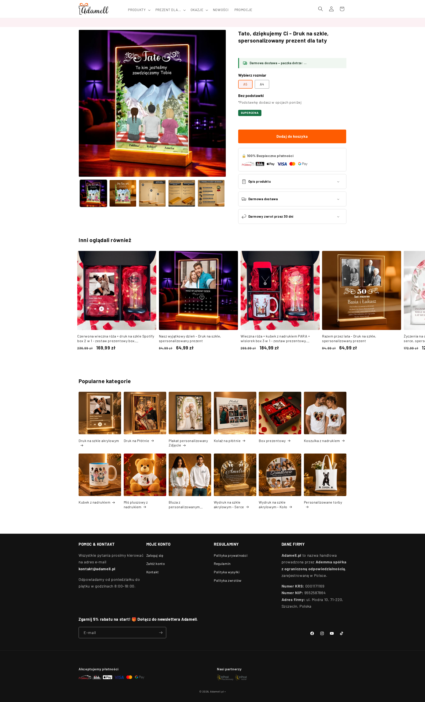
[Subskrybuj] (160, 632)
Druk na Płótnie (136, 440)
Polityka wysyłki (227, 572)
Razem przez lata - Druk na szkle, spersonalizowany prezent (349, 338)
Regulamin (222, 564)
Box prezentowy (272, 440)
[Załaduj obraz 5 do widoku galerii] (211, 193)
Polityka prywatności (230, 555)
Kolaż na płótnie (227, 440)
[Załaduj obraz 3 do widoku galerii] (152, 193)
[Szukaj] (320, 9)
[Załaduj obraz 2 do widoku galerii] (122, 193)
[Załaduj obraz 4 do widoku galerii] (181, 193)
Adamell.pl (217, 691)
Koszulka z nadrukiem (322, 440)
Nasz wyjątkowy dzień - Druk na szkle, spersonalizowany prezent (190, 338)
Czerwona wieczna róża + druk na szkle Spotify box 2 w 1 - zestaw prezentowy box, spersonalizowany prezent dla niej (115, 338)
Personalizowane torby (323, 502)
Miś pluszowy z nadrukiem (136, 504)
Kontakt (152, 572)
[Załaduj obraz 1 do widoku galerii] (93, 193)
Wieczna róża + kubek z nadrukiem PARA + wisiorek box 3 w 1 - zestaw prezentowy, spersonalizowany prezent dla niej (275, 338)
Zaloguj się (154, 555)
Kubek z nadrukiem (94, 502)
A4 (262, 84)
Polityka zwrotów (227, 580)
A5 (245, 84)
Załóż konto (155, 564)
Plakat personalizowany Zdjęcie (188, 442)
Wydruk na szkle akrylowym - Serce (229, 504)
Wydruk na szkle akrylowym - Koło (273, 504)
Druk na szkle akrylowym (99, 440)
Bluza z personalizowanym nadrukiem (184, 504)
